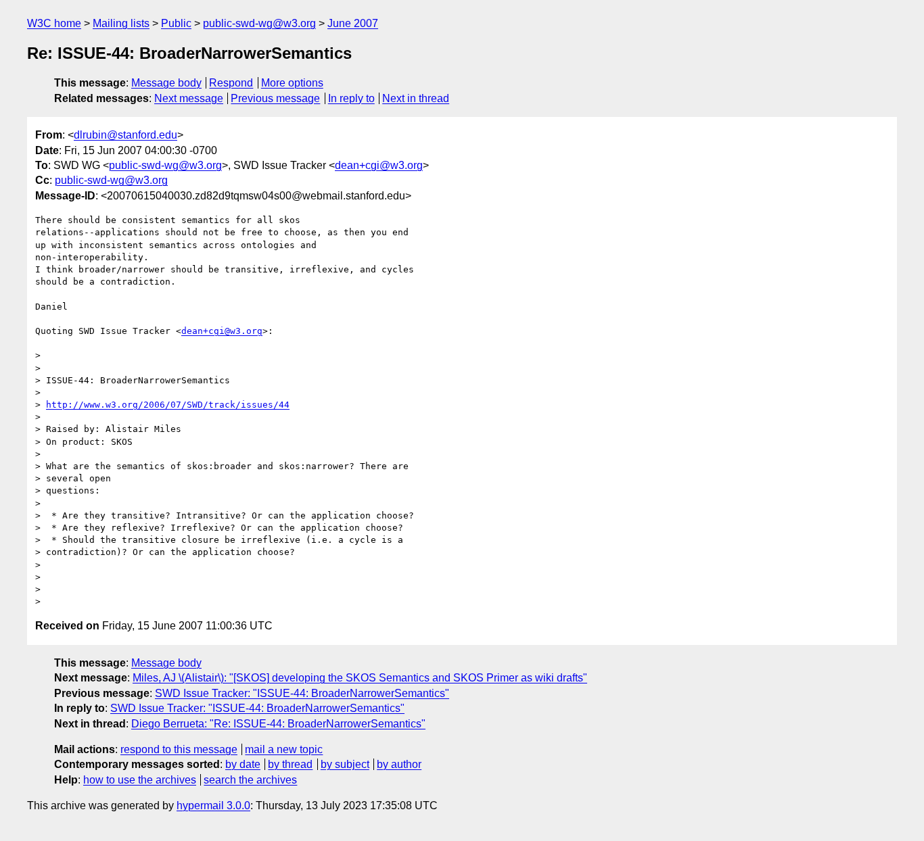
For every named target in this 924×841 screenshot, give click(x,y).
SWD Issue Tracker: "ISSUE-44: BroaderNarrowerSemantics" (302, 693)
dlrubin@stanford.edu (125, 135)
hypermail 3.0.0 (213, 805)
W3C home (54, 23)
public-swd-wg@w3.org (259, 23)
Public (176, 23)
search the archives (250, 780)
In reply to (351, 98)
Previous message (275, 98)
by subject (345, 764)
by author (399, 764)
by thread (290, 764)
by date (242, 764)
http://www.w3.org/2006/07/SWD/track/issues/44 (168, 405)
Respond (231, 83)
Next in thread (415, 98)
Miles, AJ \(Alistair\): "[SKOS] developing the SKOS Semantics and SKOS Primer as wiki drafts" (360, 677)
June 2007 (352, 23)
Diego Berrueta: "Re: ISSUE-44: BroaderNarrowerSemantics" (278, 723)
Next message (188, 98)
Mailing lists (121, 23)
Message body (166, 83)
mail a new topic (284, 749)
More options (292, 83)
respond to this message (178, 749)
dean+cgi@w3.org (379, 165)
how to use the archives (139, 780)
